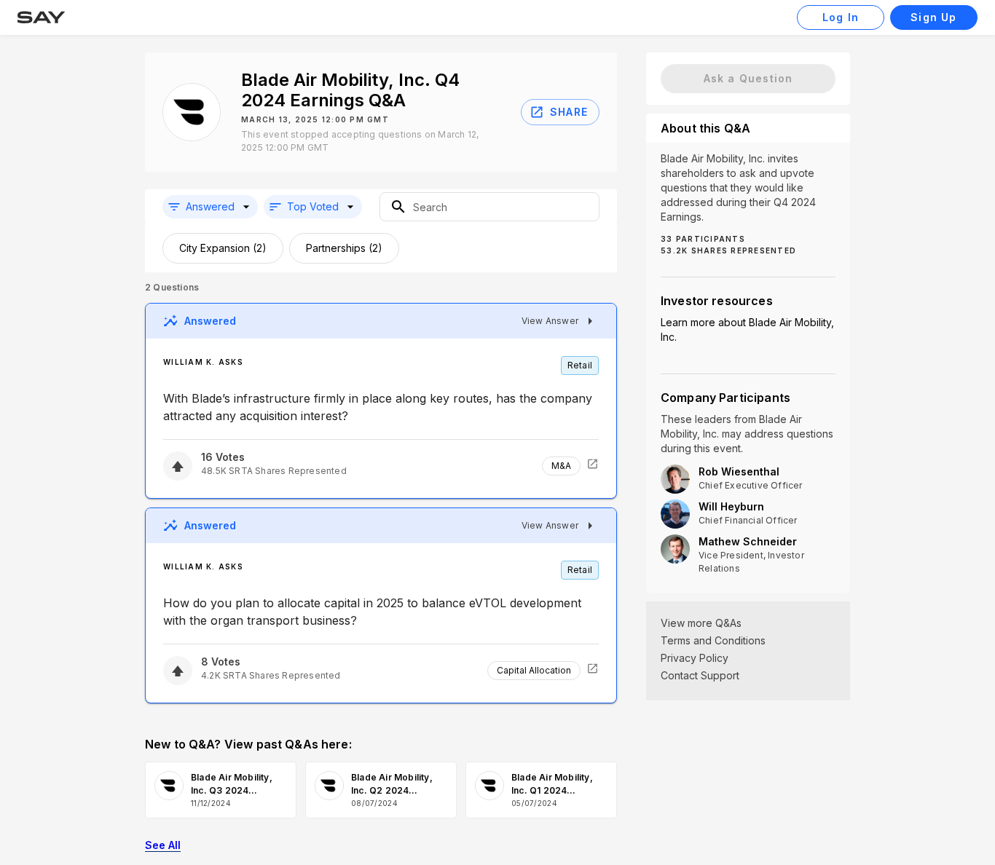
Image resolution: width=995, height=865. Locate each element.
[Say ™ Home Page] (41, 17)
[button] (210, 206)
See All (163, 845)
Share (569, 112)
